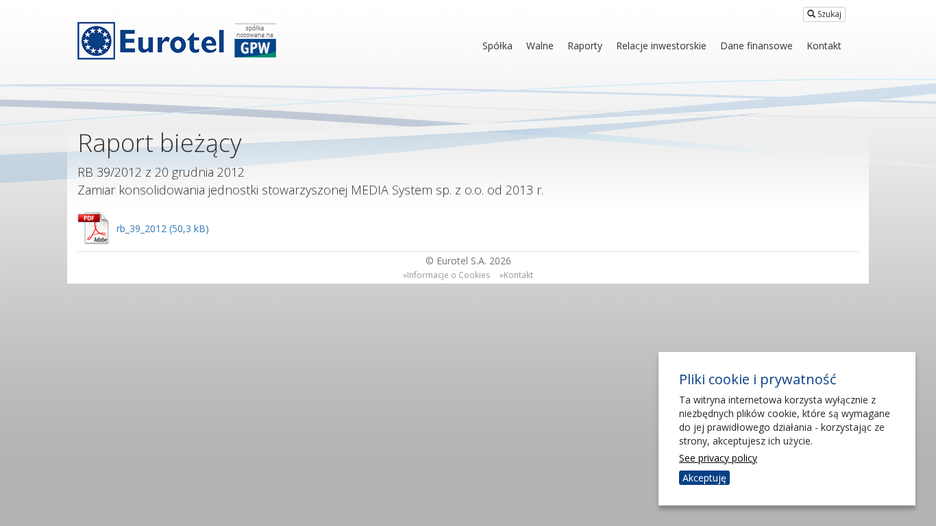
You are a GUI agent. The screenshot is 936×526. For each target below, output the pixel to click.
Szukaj (828, 14)
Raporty (584, 45)
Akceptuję (704, 477)
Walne (540, 45)
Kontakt (823, 45)
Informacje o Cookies (448, 275)
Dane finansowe (756, 45)
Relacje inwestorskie (661, 45)
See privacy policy (718, 457)
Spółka (497, 45)
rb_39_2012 (141, 228)
